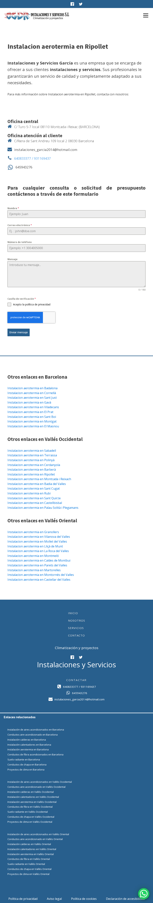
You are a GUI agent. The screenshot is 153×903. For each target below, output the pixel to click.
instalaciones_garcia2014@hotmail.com (45, 149)
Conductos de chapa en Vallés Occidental (30, 816)
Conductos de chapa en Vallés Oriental (29, 869)
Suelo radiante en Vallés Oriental (26, 864)
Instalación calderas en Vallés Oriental (29, 844)
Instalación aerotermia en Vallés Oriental (30, 854)
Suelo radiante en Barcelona (23, 759)
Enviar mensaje (18, 332)
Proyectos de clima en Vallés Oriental (28, 874)
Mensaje (12, 259)
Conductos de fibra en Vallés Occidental (30, 806)
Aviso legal (54, 899)
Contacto (76, 635)
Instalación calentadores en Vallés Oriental (31, 849)
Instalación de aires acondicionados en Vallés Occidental (39, 781)
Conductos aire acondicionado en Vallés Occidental (36, 786)
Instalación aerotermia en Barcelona (28, 749)
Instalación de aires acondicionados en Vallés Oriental (38, 834)
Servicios (76, 628)
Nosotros (76, 620)
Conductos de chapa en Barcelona (26, 764)
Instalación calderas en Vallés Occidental (30, 792)
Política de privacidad (23, 899)
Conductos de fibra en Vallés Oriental (28, 859)
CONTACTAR (76, 680)
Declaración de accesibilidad (125, 899)
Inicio (73, 613)
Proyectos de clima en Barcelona (25, 769)
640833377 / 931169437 (32, 158)
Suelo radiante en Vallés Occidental (27, 811)
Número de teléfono (19, 242)
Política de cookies (84, 899)
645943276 (23, 167)
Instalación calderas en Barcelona (26, 739)
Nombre (13, 208)
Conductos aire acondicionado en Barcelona (32, 734)
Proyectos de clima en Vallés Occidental (29, 821)
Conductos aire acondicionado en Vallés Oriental (35, 839)
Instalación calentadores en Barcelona (29, 744)
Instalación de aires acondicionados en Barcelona (35, 729)
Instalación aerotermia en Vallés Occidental (32, 802)
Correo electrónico (19, 225)
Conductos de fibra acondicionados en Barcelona (35, 754)
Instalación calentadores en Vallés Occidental (33, 797)
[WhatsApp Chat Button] (143, 893)
